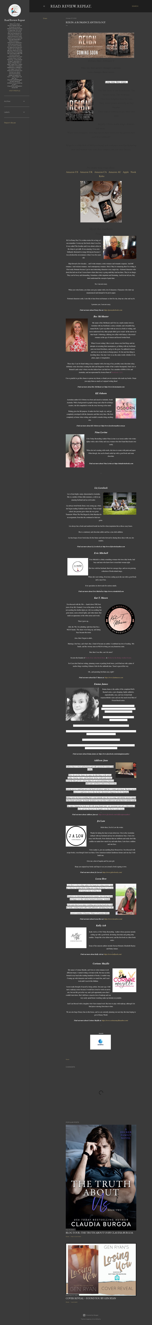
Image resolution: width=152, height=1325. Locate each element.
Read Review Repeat (14, 20)
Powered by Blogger (92, 1315)
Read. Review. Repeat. (71, 6)
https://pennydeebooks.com (113, 310)
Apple (126, 172)
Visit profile (14, 91)
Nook (133, 172)
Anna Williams (96, 1319)
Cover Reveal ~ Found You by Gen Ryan (91, 1298)
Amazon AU (114, 172)
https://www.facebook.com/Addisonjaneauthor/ (114, 814)
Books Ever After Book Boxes (96, 658)
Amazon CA (100, 172)
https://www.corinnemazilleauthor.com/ (115, 1020)
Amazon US (72, 172)
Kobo (101, 176)
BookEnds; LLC (117, 372)
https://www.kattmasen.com (114, 677)
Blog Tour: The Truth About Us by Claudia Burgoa (99, 1232)
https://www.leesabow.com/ (113, 919)
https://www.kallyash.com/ (113, 954)
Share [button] (45, 18)
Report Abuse (10, 123)
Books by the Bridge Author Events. (120, 658)
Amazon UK (86, 172)
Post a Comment (76, 1236)
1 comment (74, 1302)
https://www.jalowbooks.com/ (112, 872)
